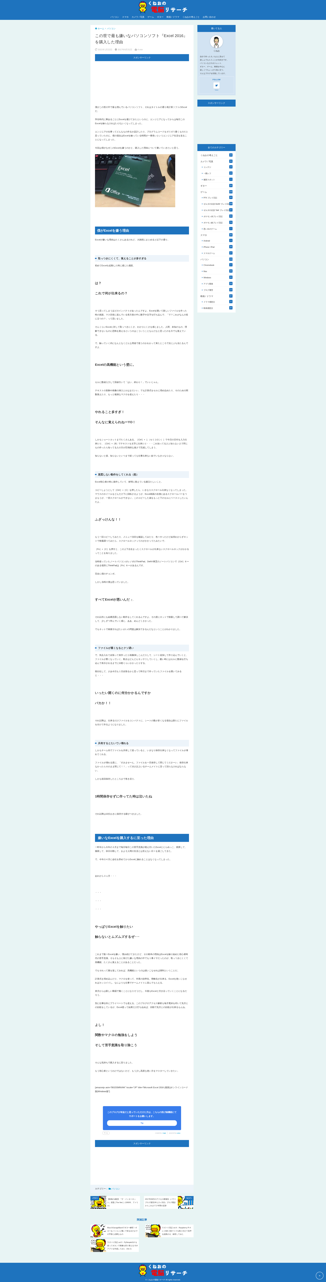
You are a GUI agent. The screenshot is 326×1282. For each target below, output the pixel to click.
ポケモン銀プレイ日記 (213, 223)
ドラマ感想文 (209, 302)
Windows (207, 277)
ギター (160, 17)
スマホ (125, 17)
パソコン (114, 17)
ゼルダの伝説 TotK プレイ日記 (216, 210)
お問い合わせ (209, 17)
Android (206, 241)
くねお (164, 1133)
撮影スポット (209, 180)
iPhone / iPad (208, 247)
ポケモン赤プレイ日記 (213, 216)
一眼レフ (207, 173)
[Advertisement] (142, 79)
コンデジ (207, 167)
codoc (178, 1133)
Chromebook (208, 265)
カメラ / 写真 (138, 17)
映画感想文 (208, 308)
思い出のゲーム (210, 229)
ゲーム (150, 17)
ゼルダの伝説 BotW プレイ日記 (216, 204)
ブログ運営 (208, 290)
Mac (205, 271)
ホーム (100, 28)
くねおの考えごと (191, 17)
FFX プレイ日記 (210, 198)
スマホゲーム (209, 253)
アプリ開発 (208, 284)
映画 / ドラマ (173, 17)
